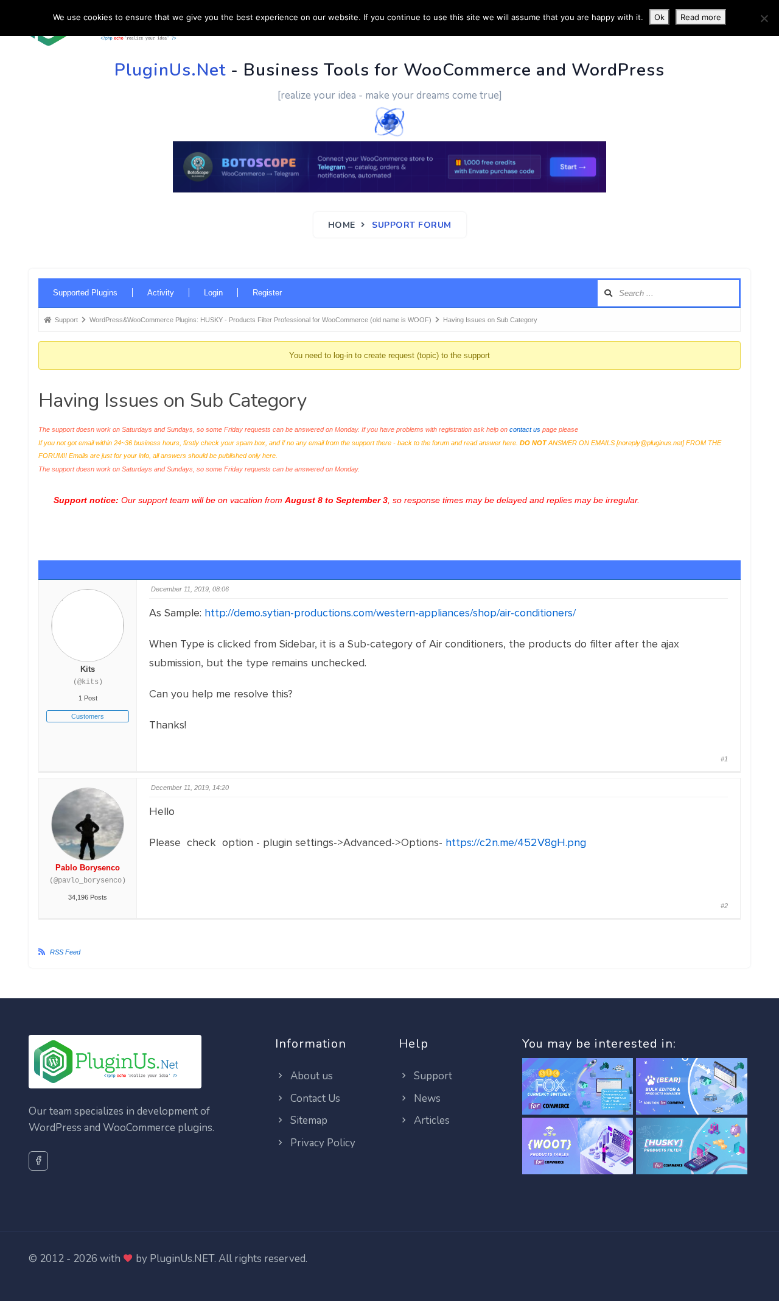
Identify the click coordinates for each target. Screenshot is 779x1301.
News (426, 1098)
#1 (724, 759)
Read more (700, 17)
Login (213, 292)
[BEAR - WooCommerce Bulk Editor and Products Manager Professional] (691, 1087)
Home (341, 225)
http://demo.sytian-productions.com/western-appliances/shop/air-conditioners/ (390, 612)
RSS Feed (65, 952)
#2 (724, 905)
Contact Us (314, 1098)
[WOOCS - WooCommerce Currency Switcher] (578, 1087)
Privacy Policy (321, 1143)
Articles (430, 1120)
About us (310, 1076)
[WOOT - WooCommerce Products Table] (578, 1147)
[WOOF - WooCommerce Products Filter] (691, 1147)
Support (431, 1076)
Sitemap (307, 1120)
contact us (524, 429)
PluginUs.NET (182, 1259)
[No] (764, 18)
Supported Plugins (85, 292)
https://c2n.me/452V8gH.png (515, 842)
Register (267, 292)
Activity (160, 292)
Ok (659, 17)
